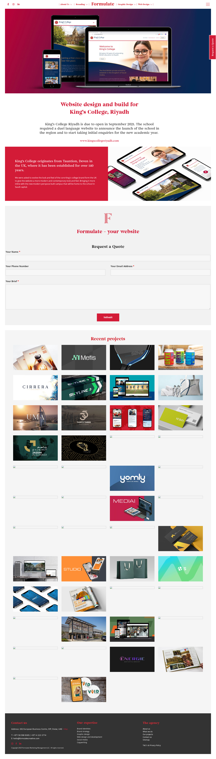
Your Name (13, 251)
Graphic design (83, 734)
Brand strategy (83, 731)
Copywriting (82, 742)
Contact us (147, 737)
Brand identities (83, 728)
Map (66, 729)
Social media (82, 739)
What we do (147, 731)
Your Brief (12, 281)
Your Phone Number (17, 266)
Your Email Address (122, 266)
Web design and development (89, 737)
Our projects (148, 734)
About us (146, 729)
